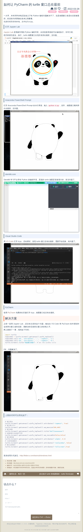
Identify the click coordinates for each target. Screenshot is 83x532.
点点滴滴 (52, 11)
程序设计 (64, 11)
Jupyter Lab (8, 32)
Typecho (39, 524)
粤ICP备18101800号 (59, 524)
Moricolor (47, 524)
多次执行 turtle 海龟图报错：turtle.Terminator (56, 474)
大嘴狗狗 (31, 524)
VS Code (9, 241)
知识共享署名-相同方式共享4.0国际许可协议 (26, 465)
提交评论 (41, 517)
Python (74, 11)
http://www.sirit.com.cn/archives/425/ (23, 463)
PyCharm (11, 313)
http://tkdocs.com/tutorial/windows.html (36, 456)
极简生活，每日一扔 (17, 474)
